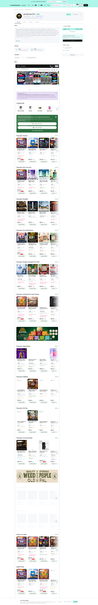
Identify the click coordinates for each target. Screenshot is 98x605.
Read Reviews (72, 54)
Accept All (75, 601)
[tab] (18, 22)
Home (17, 9)
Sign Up (86, 5)
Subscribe (64, 1)
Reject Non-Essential (67, 601)
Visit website (67, 50)
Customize (59, 601)
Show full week (72, 31)
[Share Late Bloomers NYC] (80, 14)
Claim (69, 14)
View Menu (72, 40)
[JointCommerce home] (15, 5)
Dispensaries (21, 9)
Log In (81, 5)
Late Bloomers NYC (40, 16)
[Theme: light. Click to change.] (74, 5)
